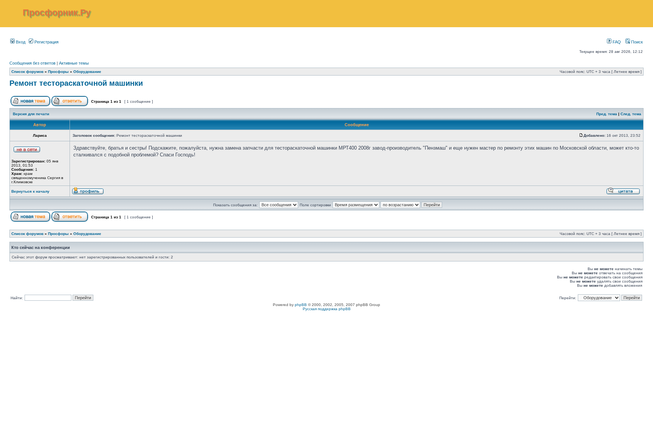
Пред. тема (606, 114)
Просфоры (58, 72)
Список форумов (27, 72)
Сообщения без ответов (32, 63)
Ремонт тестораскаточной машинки (76, 83)
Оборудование (87, 72)
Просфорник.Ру (57, 12)
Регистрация (46, 42)
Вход (20, 42)
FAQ (616, 42)
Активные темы (74, 63)
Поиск (636, 42)
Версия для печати (31, 114)
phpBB (301, 305)
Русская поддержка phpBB (327, 309)
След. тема (631, 114)
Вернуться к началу (30, 191)
